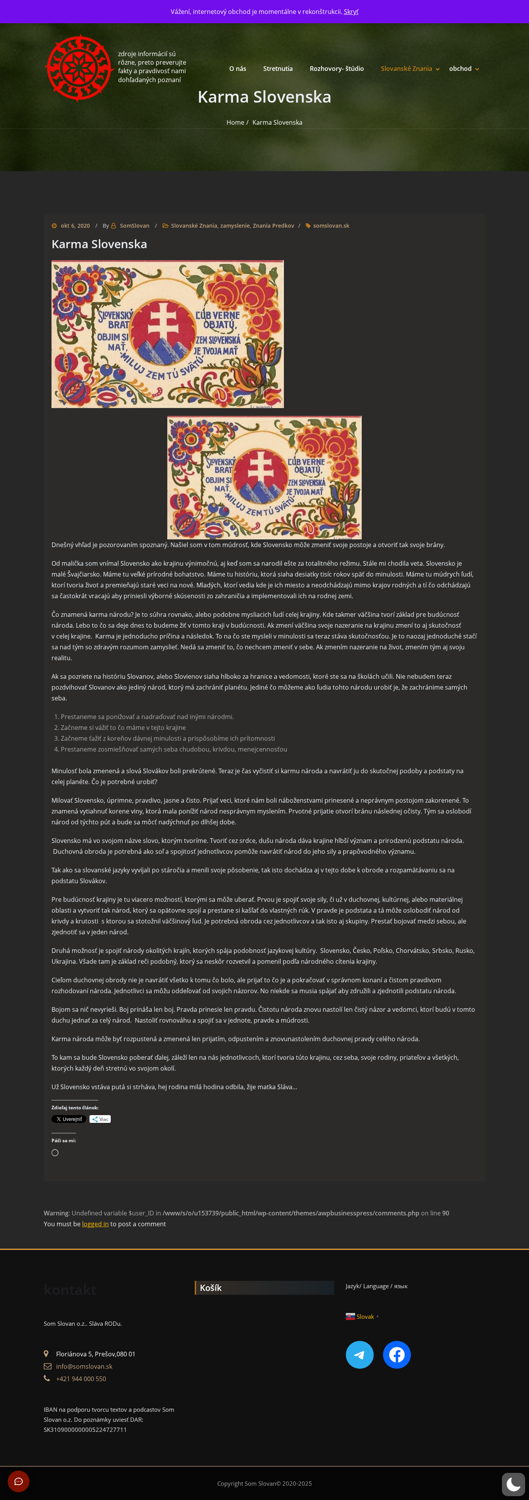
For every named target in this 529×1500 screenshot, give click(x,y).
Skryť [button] (351, 11)
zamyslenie (235, 225)
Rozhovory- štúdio (337, 68)
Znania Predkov (273, 225)
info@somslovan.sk (84, 1366)
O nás (237, 68)
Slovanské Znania (406, 68)
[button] (513, 1484)
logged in (95, 1224)
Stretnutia (278, 68)
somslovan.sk (331, 225)
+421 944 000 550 (81, 1379)
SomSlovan (134, 225)
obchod (460, 68)
